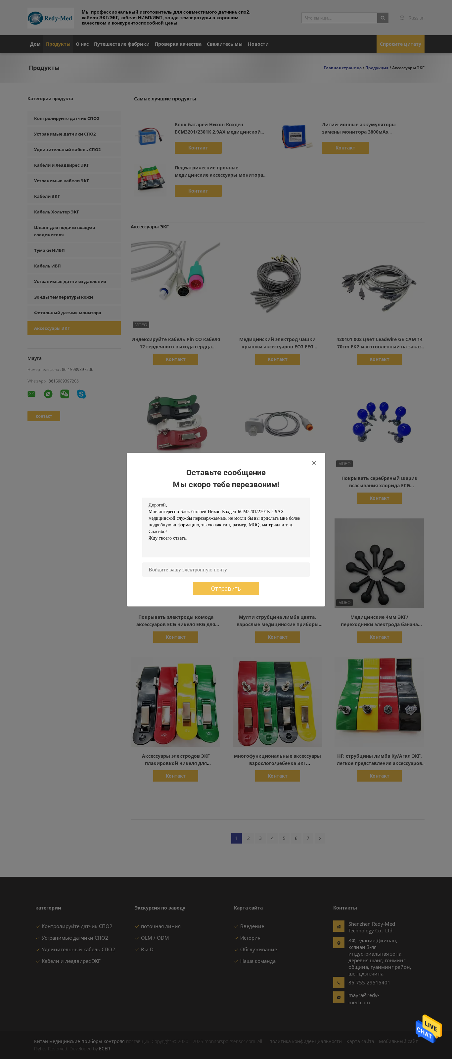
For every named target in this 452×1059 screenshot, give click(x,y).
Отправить (226, 588)
